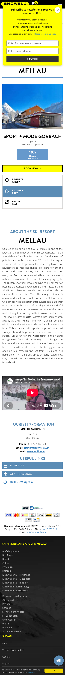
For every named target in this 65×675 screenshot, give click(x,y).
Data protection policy (45, 33)
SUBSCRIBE (32, 59)
